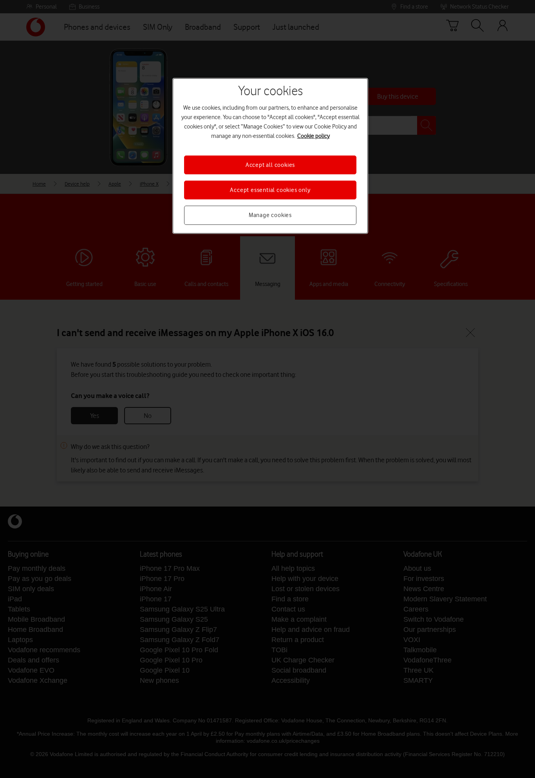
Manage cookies (270, 215)
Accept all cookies (270, 164)
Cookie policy (313, 135)
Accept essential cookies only (270, 190)
